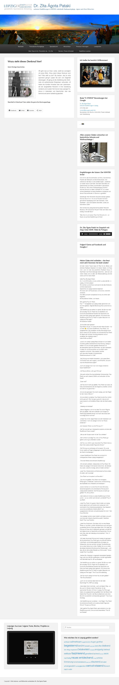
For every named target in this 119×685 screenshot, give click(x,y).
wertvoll (90, 665)
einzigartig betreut (102, 649)
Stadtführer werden (85, 51)
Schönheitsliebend (79, 662)
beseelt (87, 646)
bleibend (106, 645)
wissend (98, 665)
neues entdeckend (82, 657)
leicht (106, 653)
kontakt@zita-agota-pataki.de (87, 110)
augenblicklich (86, 642)
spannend (88, 662)
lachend (97, 654)
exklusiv (67, 653)
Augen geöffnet (97, 642)
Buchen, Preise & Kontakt (66, 51)
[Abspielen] (82, 234)
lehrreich (102, 653)
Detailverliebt (84, 649)
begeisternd (70, 645)
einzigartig (92, 649)
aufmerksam (76, 641)
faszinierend (78, 653)
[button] (91, 80)
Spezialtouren (54, 46)
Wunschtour (67, 46)
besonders (92, 646)
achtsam (67, 642)
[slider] (108, 233)
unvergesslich (69, 666)
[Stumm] (104, 234)
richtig (94, 658)
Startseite (21, 46)
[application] (96, 234)
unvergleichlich (81, 666)
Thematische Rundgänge (36, 46)
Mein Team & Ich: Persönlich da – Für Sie (41, 51)
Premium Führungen (82, 46)
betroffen (98, 646)
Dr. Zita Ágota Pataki (52, 5)
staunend (95, 661)
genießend (89, 654)
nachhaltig (67, 658)
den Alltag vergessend (70, 649)
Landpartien (97, 46)
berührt (81, 645)
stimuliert (103, 662)
